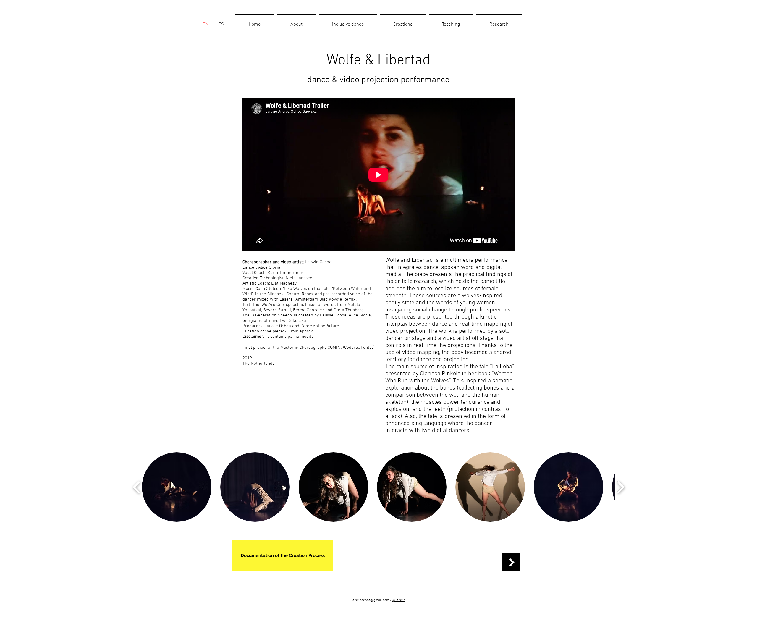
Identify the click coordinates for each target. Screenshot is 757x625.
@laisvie (398, 600)
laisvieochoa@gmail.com (370, 600)
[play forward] (620, 487)
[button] (176, 487)
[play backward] (136, 487)
